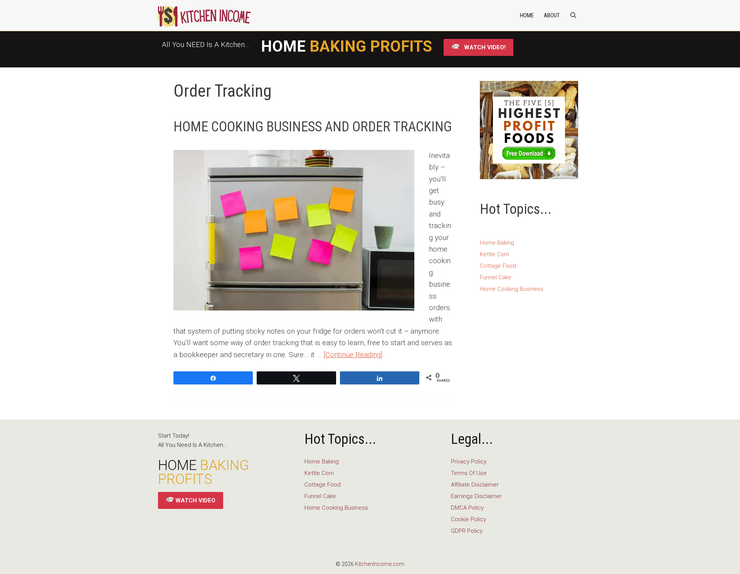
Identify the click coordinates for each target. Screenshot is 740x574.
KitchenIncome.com (379, 564)
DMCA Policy (467, 507)
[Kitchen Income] (204, 15)
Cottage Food (498, 265)
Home (527, 15)
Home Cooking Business (511, 288)
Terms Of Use (469, 473)
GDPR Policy (467, 530)
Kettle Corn (494, 254)
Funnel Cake (495, 277)
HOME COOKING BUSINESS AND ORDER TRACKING (312, 127)
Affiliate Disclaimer (475, 484)
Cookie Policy (468, 519)
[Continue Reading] (352, 354)
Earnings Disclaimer (476, 496)
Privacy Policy (468, 461)
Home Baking (497, 242)
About (552, 15)
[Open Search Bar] (573, 15)
